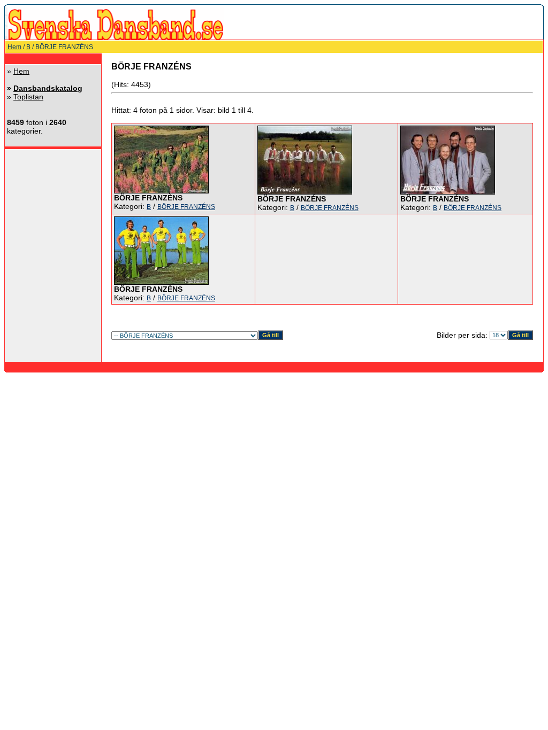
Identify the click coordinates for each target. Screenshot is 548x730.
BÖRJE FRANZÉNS (186, 207)
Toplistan (28, 96)
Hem (14, 47)
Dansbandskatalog (47, 88)
